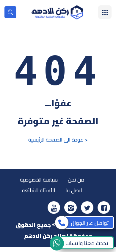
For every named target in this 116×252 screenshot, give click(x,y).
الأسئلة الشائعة (38, 190)
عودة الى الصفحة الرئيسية (58, 140)
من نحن (76, 180)
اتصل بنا (73, 190)
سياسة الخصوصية (39, 180)
